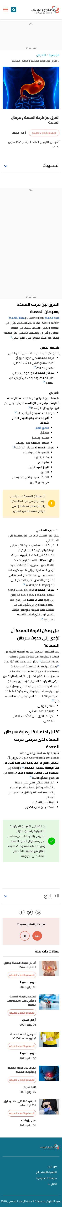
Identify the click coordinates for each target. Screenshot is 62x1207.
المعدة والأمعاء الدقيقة (44, 133)
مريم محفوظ (28, 982)
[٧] (53, 700)
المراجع (51, 895)
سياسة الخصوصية (46, 1178)
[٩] (31, 777)
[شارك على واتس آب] (38, 912)
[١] (11, 337)
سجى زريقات (28, 1120)
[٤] (16, 412)
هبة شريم (29, 1086)
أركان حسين (29, 1019)
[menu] (5, 9)
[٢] (35, 367)
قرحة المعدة (52, 317)
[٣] (44, 382)
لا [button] (25, 935)
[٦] (40, 661)
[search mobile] (13, 9)
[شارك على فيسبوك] (21, 912)
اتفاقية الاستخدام (46, 1172)
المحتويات (51, 165)
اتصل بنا (52, 1184)
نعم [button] (37, 935)
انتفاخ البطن (42, 427)
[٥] (24, 584)
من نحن (52, 1166)
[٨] (23, 767)
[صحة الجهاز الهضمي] (45, 9)
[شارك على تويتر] (30, 912)
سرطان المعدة (16, 317)
